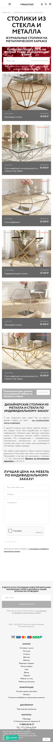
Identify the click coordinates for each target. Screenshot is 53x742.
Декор (26, 672)
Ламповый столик (13, 117)
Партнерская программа (26, 709)
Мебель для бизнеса (27, 681)
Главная (6, 12)
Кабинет (26, 660)
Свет (26, 669)
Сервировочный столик (16, 273)
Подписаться (26, 604)
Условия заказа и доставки (26, 691)
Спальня (26, 654)
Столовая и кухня (26, 648)
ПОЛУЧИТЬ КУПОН (39, 61)
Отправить (11, 542)
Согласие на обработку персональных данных (26, 697)
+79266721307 (27, 4)
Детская (26, 657)
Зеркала (26, 675)
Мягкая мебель (26, 666)
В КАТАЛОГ (43, 392)
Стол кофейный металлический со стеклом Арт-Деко (21, 170)
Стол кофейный (12, 222)
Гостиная (26, 651)
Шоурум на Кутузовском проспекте (26, 460)
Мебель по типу (26, 678)
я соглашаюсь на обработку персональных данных (30, 67)
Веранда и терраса (26, 663)
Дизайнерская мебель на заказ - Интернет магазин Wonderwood (4, 4)
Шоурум (26, 694)
